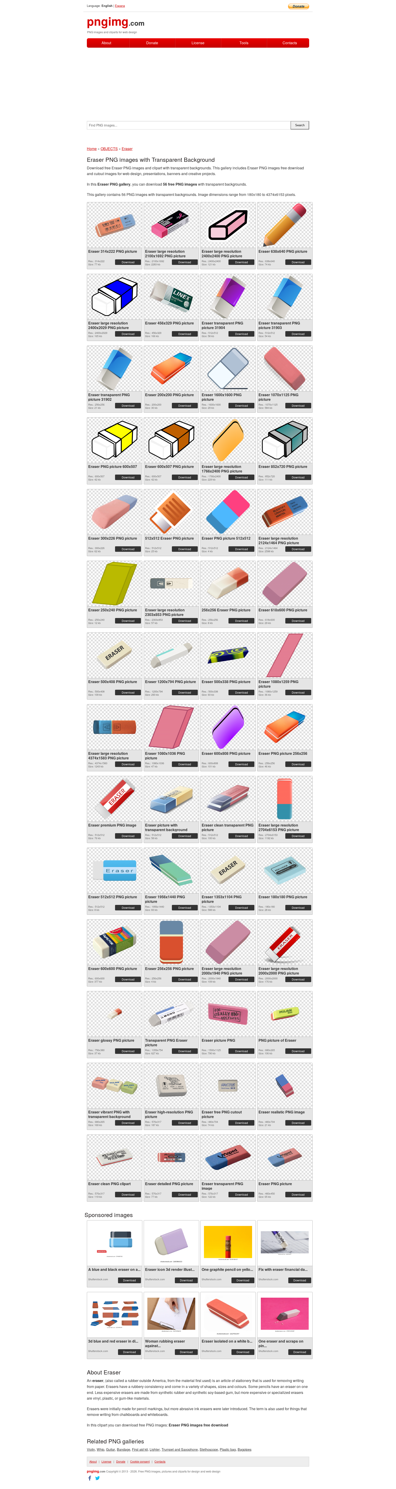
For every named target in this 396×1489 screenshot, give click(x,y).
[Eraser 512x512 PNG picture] (114, 870)
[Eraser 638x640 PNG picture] (284, 225)
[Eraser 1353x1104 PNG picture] (228, 870)
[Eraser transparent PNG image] (228, 1157)
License (198, 42)
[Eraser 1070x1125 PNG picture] (284, 368)
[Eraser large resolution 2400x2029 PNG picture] (115, 296)
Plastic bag (228, 1449)
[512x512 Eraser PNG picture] (171, 512)
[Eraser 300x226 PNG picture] (115, 512)
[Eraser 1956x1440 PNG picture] (171, 870)
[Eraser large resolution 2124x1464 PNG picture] (285, 511)
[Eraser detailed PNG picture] (171, 1157)
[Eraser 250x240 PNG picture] (114, 583)
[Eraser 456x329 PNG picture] (171, 296)
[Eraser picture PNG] (228, 1014)
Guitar (110, 1449)
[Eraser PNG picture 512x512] (228, 512)
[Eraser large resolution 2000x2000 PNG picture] (285, 942)
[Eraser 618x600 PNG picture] (284, 583)
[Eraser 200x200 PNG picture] (171, 368)
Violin (91, 1449)
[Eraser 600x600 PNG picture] (114, 942)
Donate (152, 42)
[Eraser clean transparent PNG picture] (228, 799)
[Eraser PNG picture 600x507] (115, 440)
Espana (120, 5)
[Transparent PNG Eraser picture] (171, 1014)
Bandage (123, 1449)
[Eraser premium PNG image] (114, 799)
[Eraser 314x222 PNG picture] (115, 225)
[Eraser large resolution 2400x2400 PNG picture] (228, 225)
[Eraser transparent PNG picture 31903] (285, 297)
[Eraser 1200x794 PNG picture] (171, 655)
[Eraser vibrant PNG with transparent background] (115, 1085)
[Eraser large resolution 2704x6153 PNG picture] (284, 799)
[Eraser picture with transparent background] (171, 799)
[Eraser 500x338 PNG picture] (228, 655)
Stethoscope (209, 1449)
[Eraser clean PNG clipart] (115, 1157)
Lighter (155, 1449)
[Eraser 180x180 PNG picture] (285, 870)
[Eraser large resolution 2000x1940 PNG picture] (228, 942)
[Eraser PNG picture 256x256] (285, 727)
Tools (243, 42)
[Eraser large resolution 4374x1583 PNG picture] (115, 727)
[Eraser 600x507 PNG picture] (171, 440)
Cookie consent (140, 1461)
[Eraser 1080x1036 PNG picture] (171, 727)
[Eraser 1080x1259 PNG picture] (284, 655)
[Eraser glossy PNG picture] (115, 1014)
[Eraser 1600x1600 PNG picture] (228, 368)
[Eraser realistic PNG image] (285, 1085)
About (106, 42)
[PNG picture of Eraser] (285, 1014)
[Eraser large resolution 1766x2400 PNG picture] (228, 440)
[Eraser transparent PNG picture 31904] (228, 297)
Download (128, 262)
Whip (100, 1449)
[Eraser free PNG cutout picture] (228, 1085)
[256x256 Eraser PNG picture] (228, 583)
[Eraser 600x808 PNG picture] (228, 727)
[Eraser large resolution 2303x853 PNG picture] (171, 583)
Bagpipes (244, 1449)
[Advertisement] (198, 82)
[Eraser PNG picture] (285, 1157)
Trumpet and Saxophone (180, 1449)
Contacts (290, 43)
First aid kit (140, 1449)
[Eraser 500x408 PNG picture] (115, 655)
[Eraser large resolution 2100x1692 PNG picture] (171, 224)
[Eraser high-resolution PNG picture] (171, 1085)
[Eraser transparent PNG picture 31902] (114, 368)
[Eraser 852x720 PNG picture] (285, 440)
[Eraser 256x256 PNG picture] (171, 942)
